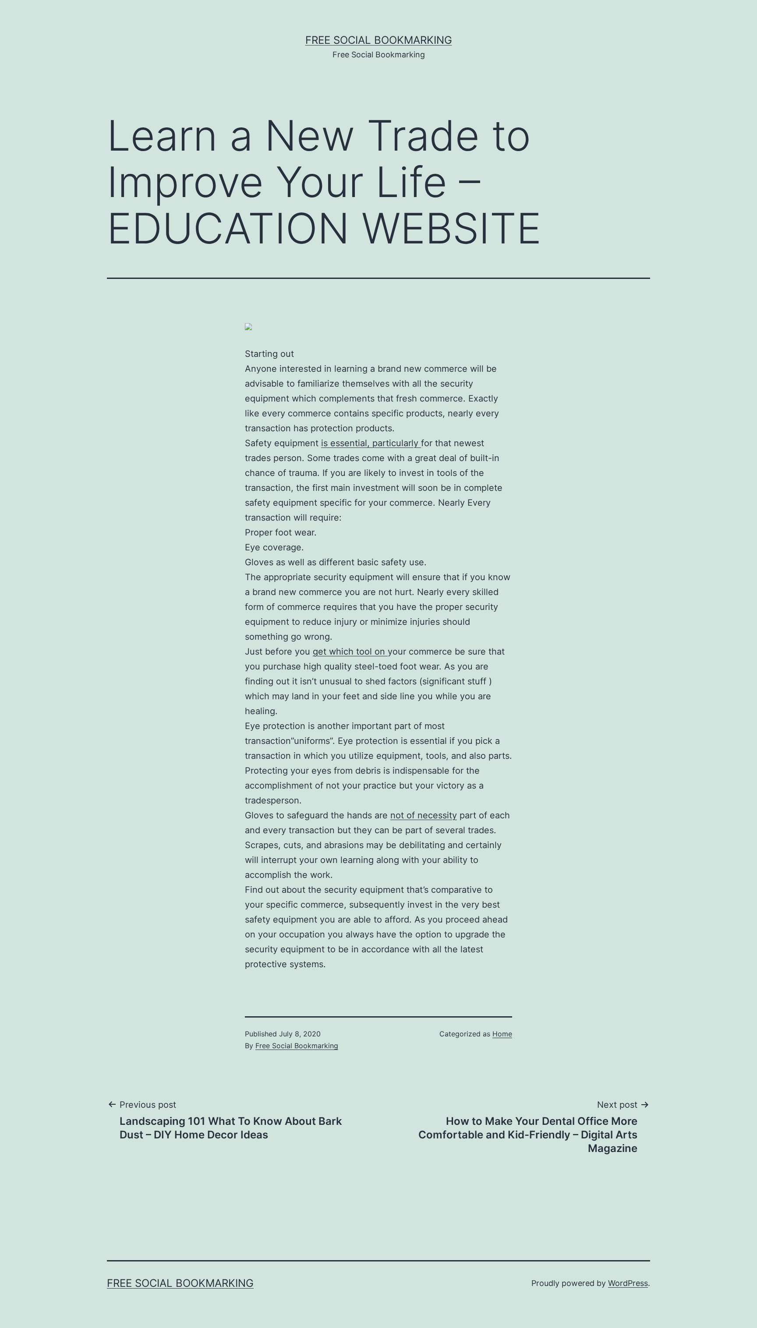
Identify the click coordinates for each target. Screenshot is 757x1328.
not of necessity (423, 815)
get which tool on (350, 651)
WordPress (628, 1283)
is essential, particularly (371, 443)
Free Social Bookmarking (378, 40)
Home (502, 1033)
